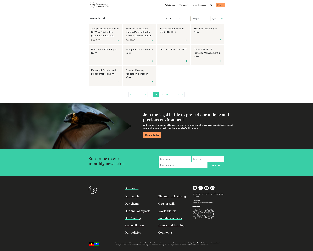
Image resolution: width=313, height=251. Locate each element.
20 (144, 94)
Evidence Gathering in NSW (205, 30)
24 (167, 94)
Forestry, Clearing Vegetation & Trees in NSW (136, 73)
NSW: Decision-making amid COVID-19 (172, 30)
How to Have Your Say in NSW (104, 51)
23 (161, 94)
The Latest (183, 5)
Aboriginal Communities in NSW (139, 51)
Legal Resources (199, 5)
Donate (220, 5)
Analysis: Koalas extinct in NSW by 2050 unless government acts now (105, 32)
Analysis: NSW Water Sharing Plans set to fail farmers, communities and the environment (139, 34)
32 (177, 94)
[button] (211, 5)
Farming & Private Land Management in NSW (103, 71)
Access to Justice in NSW (173, 49)
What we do (170, 5)
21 (150, 94)
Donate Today (152, 134)
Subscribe (216, 165)
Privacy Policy (197, 206)
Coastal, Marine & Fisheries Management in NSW (207, 53)
